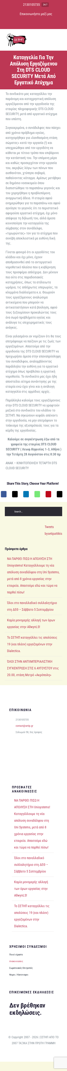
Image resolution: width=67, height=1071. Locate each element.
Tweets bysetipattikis (53, 530)
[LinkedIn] (26, 494)
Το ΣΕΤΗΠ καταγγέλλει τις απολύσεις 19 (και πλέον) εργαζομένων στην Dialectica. (32, 644)
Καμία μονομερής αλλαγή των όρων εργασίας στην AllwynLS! (31, 888)
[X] (15, 494)
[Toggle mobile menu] (59, 38)
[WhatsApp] (37, 494)
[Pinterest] (48, 494)
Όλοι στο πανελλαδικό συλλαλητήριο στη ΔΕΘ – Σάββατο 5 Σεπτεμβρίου (31, 864)
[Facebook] (3, 494)
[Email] (59, 494)
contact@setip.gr (24, 725)
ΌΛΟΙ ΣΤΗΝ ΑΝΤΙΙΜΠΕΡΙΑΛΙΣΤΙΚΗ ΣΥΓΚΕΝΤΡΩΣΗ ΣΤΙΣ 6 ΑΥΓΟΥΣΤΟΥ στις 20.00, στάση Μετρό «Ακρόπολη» (33, 668)
